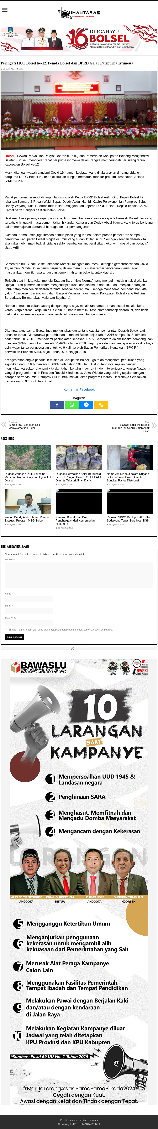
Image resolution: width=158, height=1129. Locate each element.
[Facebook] (57, 405)
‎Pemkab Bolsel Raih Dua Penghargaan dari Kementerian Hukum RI (75, 520)
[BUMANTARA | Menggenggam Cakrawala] (79, 12)
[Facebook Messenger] (86, 405)
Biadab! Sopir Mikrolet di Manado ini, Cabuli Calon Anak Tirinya (131, 426)
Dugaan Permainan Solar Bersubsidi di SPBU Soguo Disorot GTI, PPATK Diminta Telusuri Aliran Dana (78, 477)
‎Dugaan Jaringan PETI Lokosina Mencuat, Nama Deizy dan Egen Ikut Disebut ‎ (28, 477)
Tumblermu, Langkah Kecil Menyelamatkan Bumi (24, 425)
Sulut (21, 69)
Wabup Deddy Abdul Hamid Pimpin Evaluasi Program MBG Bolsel (27, 519)
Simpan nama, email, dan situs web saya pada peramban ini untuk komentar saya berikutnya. (60, 629)
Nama (9, 593)
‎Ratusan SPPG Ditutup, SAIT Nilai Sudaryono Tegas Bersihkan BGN (128, 519)
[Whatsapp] (72, 405)
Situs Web (10, 617)
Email (9, 605)
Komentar (10, 559)
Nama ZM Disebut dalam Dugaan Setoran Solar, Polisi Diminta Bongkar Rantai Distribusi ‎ (128, 477)
